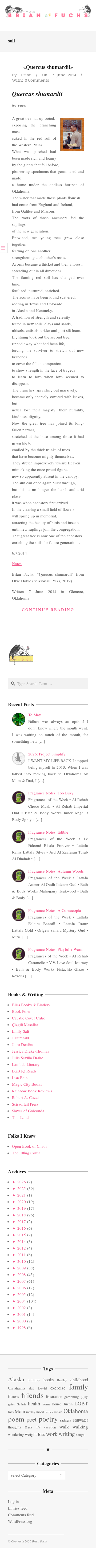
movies (49, 1412)
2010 (21, 1261)
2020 (21, 1201)
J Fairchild (20, 1037)
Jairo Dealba (22, 1044)
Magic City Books (27, 1084)
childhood (79, 1380)
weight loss (35, 1434)
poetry (48, 1419)
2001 (21, 1314)
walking (80, 1427)
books (48, 1380)
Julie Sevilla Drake (27, 1057)
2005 (21, 1294)
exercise (58, 1387)
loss (11, 1411)
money (30, 1412)
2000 (21, 1320)
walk (64, 1426)
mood (40, 1412)
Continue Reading (48, 609)
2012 (21, 1248)
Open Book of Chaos (29, 1146)
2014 (21, 1241)
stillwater (80, 1420)
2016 (21, 1228)
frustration (54, 1396)
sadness (65, 1420)
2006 (21, 1287)
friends (32, 1395)
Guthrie (21, 1404)
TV (38, 1427)
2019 (21, 1208)
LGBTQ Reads (24, 1071)
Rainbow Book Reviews (32, 1090)
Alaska (16, 1379)
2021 (21, 1195)
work (52, 1433)
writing (67, 1433)
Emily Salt (20, 1031)
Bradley (62, 1380)
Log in (13, 1501)
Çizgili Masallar (25, 1024)
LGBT (81, 1403)
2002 (21, 1307)
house (56, 1403)
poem (16, 1419)
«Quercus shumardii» (48, 67)
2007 (21, 1281)
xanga (80, 1434)
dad (31, 1388)
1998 (21, 1327)
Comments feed (21, 1514)
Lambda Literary (26, 1064)
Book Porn (21, 1011)
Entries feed (17, 1508)
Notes (17, 563)
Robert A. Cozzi (25, 1097)
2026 (21, 1181)
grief (11, 1404)
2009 (21, 1267)
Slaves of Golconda (28, 1110)
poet (31, 1419)
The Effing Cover (26, 1152)
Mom (20, 1411)
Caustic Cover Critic (28, 1018)
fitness (13, 1396)
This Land (20, 1117)
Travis (28, 1427)
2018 (21, 1214)
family (78, 1387)
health (34, 1403)
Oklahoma (75, 1411)
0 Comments (37, 80)
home (46, 1404)
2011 (21, 1254)
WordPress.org (20, 1521)
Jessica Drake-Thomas (30, 1051)
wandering (16, 1434)
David (42, 1388)
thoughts (14, 1427)
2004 (21, 1301)
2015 (21, 1234)
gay (84, 1396)
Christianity (17, 1388)
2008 (21, 1274)
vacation (50, 1427)
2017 (21, 1221)
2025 (21, 1188)
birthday (34, 1380)
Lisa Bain (20, 1077)
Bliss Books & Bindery (31, 1004)
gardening (71, 1396)
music (58, 1411)
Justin (68, 1403)
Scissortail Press (25, 1104)
